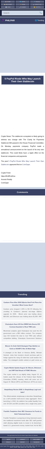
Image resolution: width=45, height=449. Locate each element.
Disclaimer (36, 439)
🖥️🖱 (22, 7)
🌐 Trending (39, 20)
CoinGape (26, 164)
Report (22, 442)
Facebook (36, 442)
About (8, 439)
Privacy (8, 442)
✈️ (37, 1)
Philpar (10, 20)
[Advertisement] (22, 48)
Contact (22, 439)
